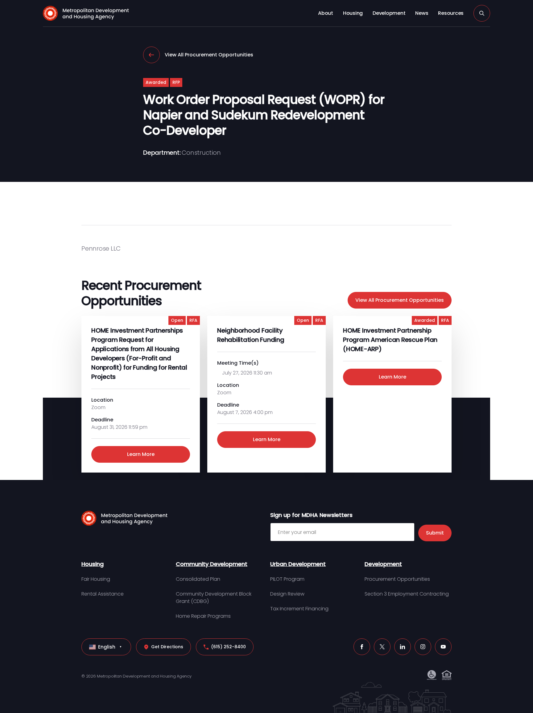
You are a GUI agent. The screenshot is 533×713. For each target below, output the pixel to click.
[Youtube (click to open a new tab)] (443, 646)
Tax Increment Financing (299, 608)
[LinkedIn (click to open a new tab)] (402, 646)
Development (389, 13)
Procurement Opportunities (397, 579)
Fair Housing (95, 579)
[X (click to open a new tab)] (382, 646)
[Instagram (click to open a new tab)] (423, 646)
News (421, 13)
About (325, 13)
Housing (353, 13)
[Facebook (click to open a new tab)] (361, 646)
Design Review (287, 593)
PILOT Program (287, 579)
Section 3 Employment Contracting (407, 593)
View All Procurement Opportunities (209, 54)
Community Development (211, 564)
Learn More (141, 454)
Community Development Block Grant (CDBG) (213, 597)
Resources (451, 13)
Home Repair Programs (203, 616)
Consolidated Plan (198, 579)
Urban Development (298, 564)
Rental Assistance (102, 593)
